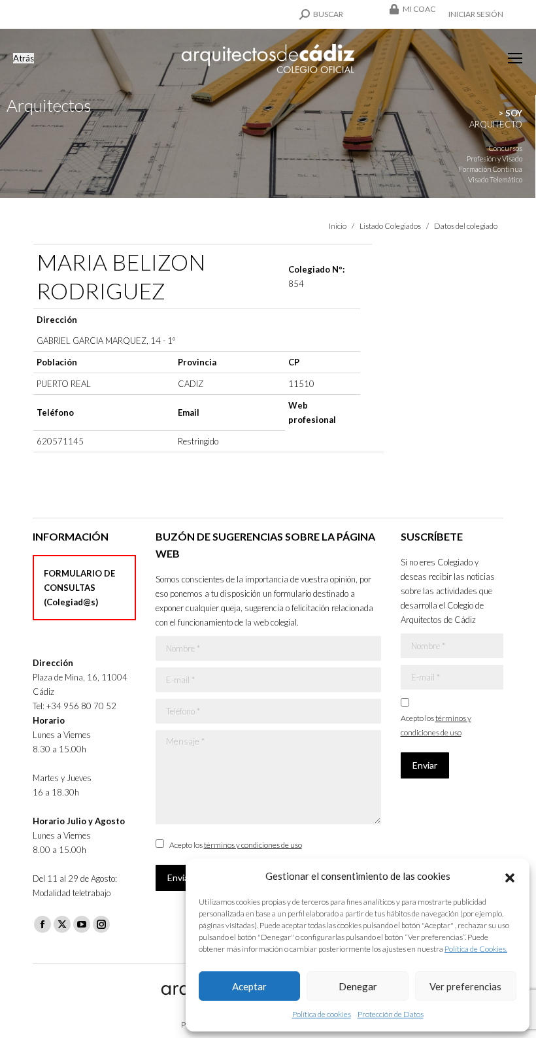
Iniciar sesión (475, 14)
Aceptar (249, 986)
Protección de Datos (391, 1014)
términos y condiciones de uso (253, 845)
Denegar (358, 986)
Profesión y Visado (494, 158)
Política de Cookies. (475, 949)
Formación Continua (490, 169)
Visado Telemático (495, 179)
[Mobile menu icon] (515, 58)
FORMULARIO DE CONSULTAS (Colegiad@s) (79, 587)
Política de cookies (321, 1014)
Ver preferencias (465, 986)
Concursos (505, 148)
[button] (509, 875)
